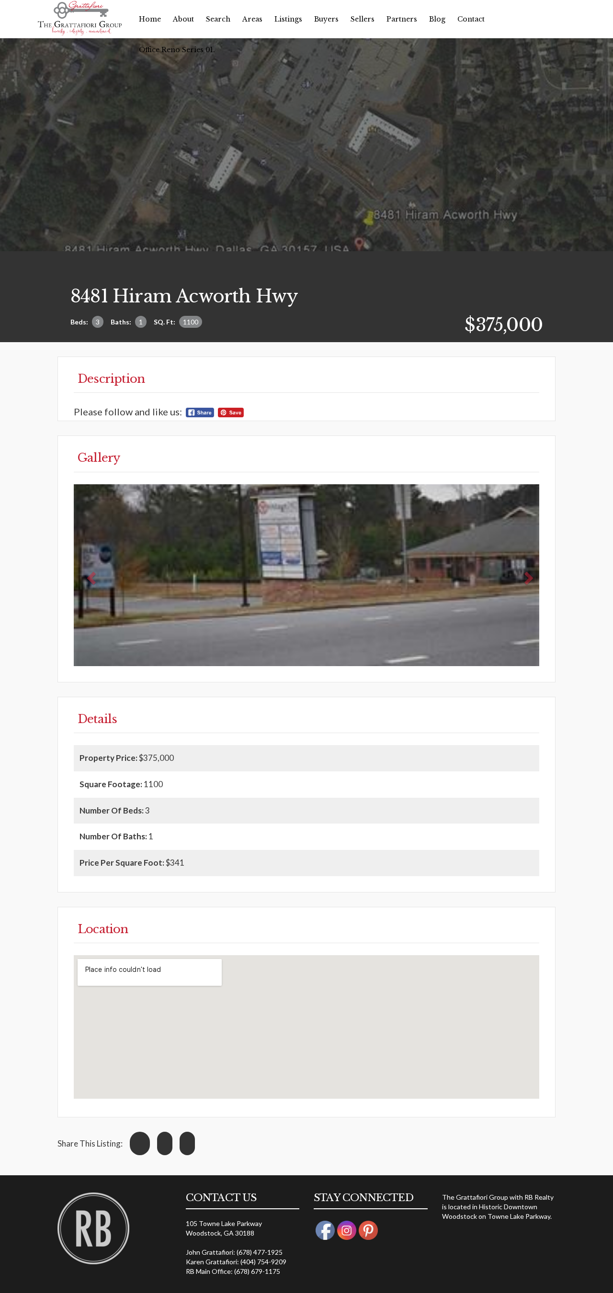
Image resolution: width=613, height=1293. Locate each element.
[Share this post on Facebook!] (140, 1143)
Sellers (363, 19)
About (183, 19)
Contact (471, 19)
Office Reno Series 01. (177, 49)
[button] (90, 575)
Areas (252, 19)
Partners (401, 19)
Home (150, 19)
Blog (437, 19)
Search (218, 19)
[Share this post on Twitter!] (164, 1143)
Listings (288, 19)
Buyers (326, 19)
